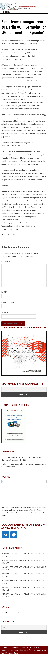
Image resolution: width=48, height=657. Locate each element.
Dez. (7, 563)
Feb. (11, 553)
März (16, 567)
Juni (28, 553)
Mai (24, 553)
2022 (3, 580)
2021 (3, 587)
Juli (32, 553)
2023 (3, 574)
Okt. (44, 560)
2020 (3, 594)
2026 (3, 553)
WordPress (5, 653)
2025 (3, 560)
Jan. (8, 553)
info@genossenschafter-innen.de (14, 612)
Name (4, 292)
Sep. (40, 560)
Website (4, 312)
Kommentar (7, 262)
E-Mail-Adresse (8, 302)
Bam (15, 653)
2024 (3, 567)
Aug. (36, 553)
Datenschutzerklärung (10, 647)
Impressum (26, 647)
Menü (7, 12)
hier (5, 515)
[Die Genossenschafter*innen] (24, 6)
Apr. (20, 567)
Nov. (3, 563)
